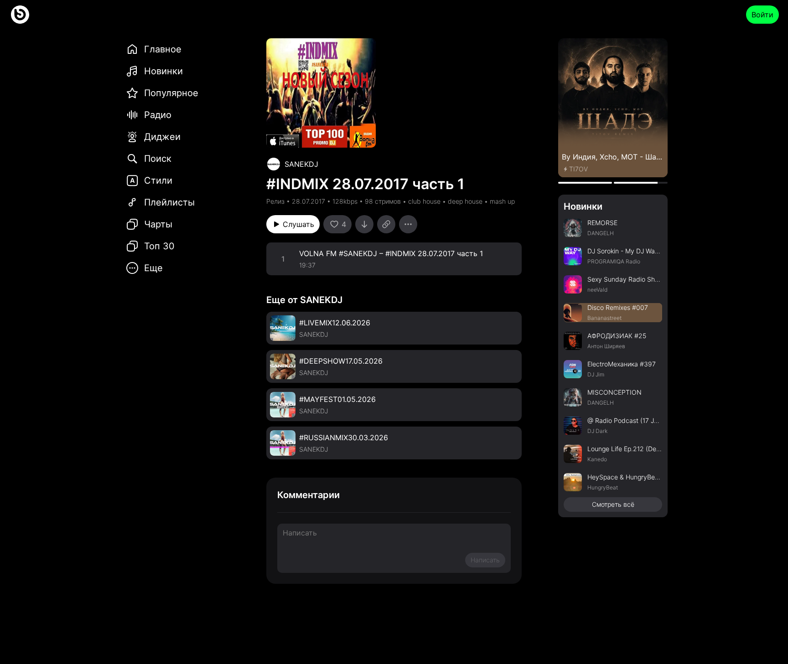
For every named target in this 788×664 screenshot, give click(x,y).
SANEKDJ (301, 164)
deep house (465, 201)
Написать (485, 560)
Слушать (298, 224)
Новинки (583, 206)
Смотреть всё (613, 504)
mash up (502, 201)
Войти (762, 14)
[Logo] (20, 15)
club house (424, 201)
